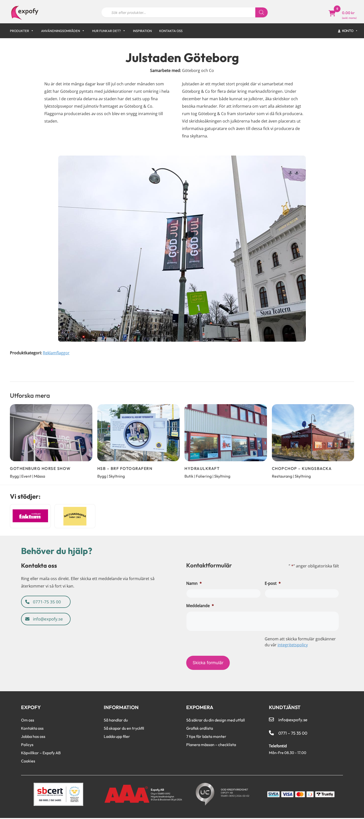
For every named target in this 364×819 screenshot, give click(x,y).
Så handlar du (116, 720)
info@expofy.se (47, 619)
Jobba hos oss (33, 736)
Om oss (27, 720)
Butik (188, 476)
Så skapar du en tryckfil (124, 728)
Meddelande (200, 605)
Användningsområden (60, 31)
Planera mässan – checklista (211, 744)
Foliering (204, 476)
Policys (27, 744)
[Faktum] (30, 516)
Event (26, 476)
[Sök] (261, 12)
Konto (348, 30)
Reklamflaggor (56, 353)
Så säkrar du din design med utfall (215, 720)
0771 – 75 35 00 (292, 733)
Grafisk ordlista (199, 728)
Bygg (14, 476)
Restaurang (282, 476)
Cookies (28, 760)
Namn (194, 583)
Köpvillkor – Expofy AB (41, 752)
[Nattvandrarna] (75, 516)
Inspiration (142, 31)
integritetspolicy (293, 645)
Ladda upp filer (117, 736)
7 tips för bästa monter (206, 736)
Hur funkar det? (106, 31)
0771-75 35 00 (46, 602)
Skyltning (117, 476)
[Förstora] (301, 159)
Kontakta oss (170, 31)
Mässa (39, 476)
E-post (273, 583)
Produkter (19, 31)
